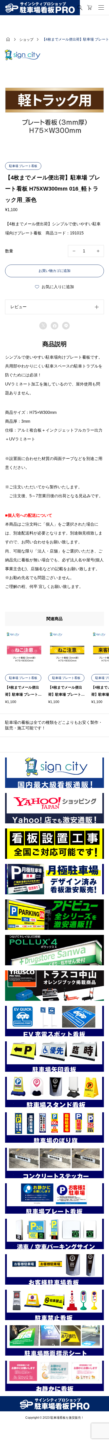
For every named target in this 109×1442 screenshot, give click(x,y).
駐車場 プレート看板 (23, 166)
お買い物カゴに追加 (54, 271)
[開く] (101, 7)
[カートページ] (90, 8)
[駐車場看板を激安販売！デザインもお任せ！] (40, 7)
